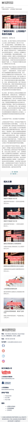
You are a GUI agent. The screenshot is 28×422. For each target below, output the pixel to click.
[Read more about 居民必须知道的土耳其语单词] (14, 235)
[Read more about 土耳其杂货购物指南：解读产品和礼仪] (14, 303)
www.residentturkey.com (7, 378)
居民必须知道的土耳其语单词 (12, 243)
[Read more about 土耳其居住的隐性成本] (14, 281)
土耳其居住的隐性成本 (10, 289)
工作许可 (9, 410)
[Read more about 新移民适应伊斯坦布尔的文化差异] (14, 258)
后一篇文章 (14, 173)
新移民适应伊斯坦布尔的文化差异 (14, 266)
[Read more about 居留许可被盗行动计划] (14, 190)
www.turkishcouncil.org (7, 389)
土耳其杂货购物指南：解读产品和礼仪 (14, 312)
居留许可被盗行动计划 (10, 198)
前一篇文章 (14, 172)
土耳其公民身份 (11, 406)
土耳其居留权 (10, 408)
